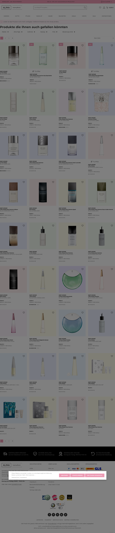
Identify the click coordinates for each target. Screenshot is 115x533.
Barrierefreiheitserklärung (37, 484)
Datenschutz (15, 477)
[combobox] (58, 7)
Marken (4, 32)
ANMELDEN (5, 2)
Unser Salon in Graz (54, 484)
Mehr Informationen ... (28, 475)
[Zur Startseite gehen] (12, 8)
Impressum (33, 482)
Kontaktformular (17, 484)
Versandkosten (52, 523)
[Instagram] (57, 514)
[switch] (61, 508)
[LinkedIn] (61, 514)
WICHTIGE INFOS (35, 464)
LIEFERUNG (39, 520)
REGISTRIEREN (17, 2)
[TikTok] (65, 514)
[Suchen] (85, 7)
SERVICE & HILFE (58, 520)
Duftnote (30, 32)
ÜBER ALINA (52, 464)
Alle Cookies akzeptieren (94, 475)
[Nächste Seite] (8, 38)
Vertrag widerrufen (35, 490)
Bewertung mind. (68, 32)
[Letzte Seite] (12, 38)
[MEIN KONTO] (104, 7)
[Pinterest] (53, 514)
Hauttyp (42, 32)
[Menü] (64, 503)
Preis (53, 32)
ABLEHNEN (64, 475)
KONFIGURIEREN (77, 475)
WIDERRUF (48, 520)
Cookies (32, 487)
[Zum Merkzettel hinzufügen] (24, 45)
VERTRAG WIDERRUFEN (71, 520)
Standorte (51, 482)
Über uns (51, 468)
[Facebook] (49, 514)
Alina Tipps (17, 32)
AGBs (31, 468)
